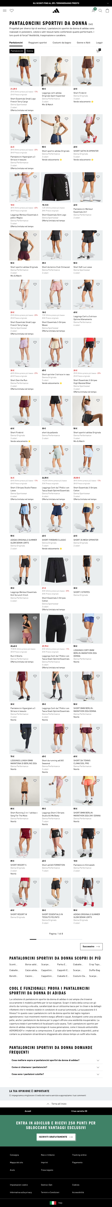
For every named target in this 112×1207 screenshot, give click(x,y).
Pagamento (77, 1163)
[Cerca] (100, 10)
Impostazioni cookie (19, 1185)
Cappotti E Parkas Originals (62, 970)
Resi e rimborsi (48, 1155)
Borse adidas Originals (32, 964)
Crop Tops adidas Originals (94, 964)
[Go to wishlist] (11, 10)
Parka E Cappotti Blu (63, 964)
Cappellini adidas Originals (46, 976)
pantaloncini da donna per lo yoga (40, 1020)
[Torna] (56, 11)
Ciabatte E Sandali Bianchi (62, 976)
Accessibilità (78, 1192)
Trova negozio (47, 1170)
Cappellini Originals (46, 970)
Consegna (14, 1155)
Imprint (44, 1163)
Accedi (28, 1111)
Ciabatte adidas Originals (77, 964)
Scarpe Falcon (92, 976)
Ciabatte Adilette (13, 970)
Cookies (75, 1185)
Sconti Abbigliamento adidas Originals (16, 964)
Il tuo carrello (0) (79, 1111)
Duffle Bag (94, 970)
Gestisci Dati (46, 1185)
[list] (56, 43)
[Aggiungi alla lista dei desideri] (35, 61)
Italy (60, 1203)
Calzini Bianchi (29, 976)
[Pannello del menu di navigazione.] (4, 10)
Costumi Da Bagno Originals (79, 976)
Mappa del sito (16, 1163)
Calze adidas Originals (31, 970)
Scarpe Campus (45, 964)
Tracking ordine (79, 1155)
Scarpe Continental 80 (79, 970)
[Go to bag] (107, 10)
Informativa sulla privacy (21, 1192)
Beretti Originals (14, 976)
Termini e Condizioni (50, 1192)
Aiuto (12, 1170)
